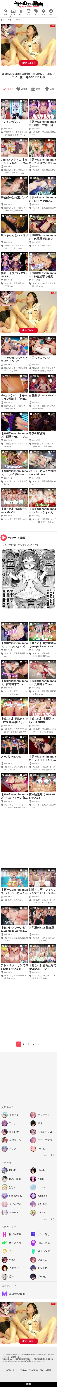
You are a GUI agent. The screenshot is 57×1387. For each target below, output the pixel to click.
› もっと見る (49, 1155)
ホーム (3, 20)
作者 (9, 20)
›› (38, 1044)
